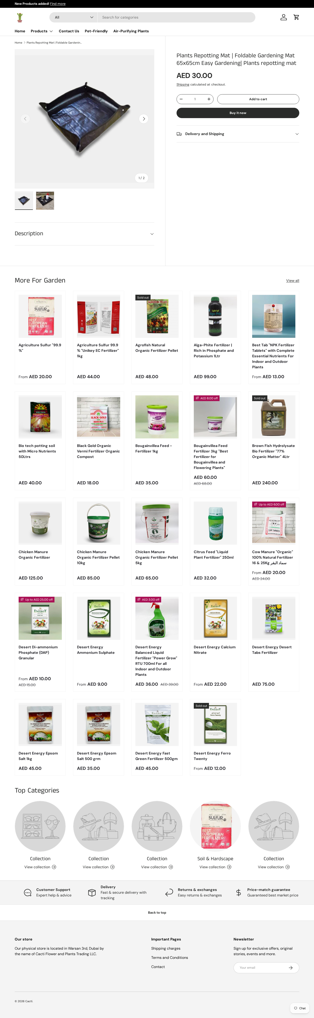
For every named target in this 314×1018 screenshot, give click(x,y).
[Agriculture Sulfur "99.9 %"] (40, 316)
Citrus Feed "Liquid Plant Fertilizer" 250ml (214, 554)
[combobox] (152, 17)
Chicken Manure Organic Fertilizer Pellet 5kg (156, 557)
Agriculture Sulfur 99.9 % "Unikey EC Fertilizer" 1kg (98, 350)
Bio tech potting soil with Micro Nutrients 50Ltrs (37, 451)
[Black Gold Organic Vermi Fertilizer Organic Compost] (98, 416)
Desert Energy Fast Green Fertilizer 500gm (156, 756)
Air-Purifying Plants (131, 31)
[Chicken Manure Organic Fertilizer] (40, 523)
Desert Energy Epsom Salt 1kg (38, 756)
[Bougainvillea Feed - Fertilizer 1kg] (157, 416)
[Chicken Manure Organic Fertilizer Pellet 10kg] (98, 523)
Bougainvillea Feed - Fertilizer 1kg (153, 448)
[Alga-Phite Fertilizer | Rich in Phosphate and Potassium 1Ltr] (215, 316)
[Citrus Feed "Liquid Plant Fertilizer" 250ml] (215, 523)
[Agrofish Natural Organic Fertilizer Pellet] (157, 316)
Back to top (157, 912)
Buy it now (238, 113)
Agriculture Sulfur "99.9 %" (40, 348)
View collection (37, 867)
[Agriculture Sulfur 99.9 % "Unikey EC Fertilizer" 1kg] (98, 316)
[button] (296, 17)
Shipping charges (165, 948)
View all (292, 280)
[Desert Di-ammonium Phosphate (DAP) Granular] (40, 618)
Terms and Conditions (169, 957)
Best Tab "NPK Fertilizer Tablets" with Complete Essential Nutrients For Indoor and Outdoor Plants (273, 356)
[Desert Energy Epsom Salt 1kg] (40, 724)
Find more (58, 4)
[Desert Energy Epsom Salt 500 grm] (98, 724)
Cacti (28, 1001)
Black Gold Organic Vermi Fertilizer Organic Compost (98, 451)
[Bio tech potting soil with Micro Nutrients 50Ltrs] (40, 416)
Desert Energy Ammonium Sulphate (96, 650)
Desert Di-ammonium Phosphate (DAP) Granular (38, 652)
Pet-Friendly (96, 31)
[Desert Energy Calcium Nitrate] (215, 618)
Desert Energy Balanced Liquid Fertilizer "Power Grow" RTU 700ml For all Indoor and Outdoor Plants (156, 661)
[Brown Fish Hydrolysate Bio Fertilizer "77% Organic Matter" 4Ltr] (273, 416)
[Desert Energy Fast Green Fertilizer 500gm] (157, 724)
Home (20, 31)
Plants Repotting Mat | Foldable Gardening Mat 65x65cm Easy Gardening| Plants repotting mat (54, 42)
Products (39, 31)
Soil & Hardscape (215, 858)
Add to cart (258, 99)
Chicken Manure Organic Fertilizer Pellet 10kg (98, 557)
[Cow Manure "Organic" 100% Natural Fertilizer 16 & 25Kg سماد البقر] (273, 523)
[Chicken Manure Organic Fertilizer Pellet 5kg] (157, 523)
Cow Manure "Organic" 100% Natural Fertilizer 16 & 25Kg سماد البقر (272, 557)
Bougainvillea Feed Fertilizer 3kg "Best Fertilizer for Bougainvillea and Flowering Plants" (211, 456)
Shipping (183, 84)
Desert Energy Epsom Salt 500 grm (96, 756)
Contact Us (69, 31)
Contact (158, 966)
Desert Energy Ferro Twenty (212, 756)
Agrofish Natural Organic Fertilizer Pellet (156, 348)
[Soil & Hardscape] (215, 826)
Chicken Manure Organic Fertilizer (34, 554)
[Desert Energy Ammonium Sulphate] (98, 618)
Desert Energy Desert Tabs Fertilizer (272, 650)
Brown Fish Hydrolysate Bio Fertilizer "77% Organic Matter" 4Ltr (273, 451)
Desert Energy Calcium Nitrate (215, 650)
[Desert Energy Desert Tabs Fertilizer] (273, 618)
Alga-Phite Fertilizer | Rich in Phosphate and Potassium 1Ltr (214, 350)
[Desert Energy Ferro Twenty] (215, 724)
